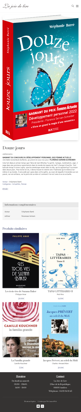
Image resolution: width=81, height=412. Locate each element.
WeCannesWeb (51, 401)
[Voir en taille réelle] (6, 18)
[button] (77, 6)
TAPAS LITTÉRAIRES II (60, 291)
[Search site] (73, 6)
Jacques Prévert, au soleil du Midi (60, 360)
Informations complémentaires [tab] (20, 204)
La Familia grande (20, 360)
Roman (23, 184)
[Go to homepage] (16, 6)
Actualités (16, 184)
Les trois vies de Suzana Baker (20, 291)
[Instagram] (42, 406)
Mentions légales (30, 401)
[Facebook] (38, 406)
